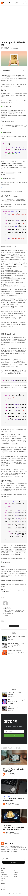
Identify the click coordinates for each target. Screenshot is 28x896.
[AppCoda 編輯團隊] (4, 774)
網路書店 (3, 872)
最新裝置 (23, 442)
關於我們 (16, 870)
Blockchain (7, 825)
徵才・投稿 (3, 880)
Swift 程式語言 (6, 40)
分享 (24, 70)
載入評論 (14, 625)
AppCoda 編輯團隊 (10, 773)
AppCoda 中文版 (13, 893)
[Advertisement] (14, 23)
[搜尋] (22, 2)
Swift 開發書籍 (4, 876)
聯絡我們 (16, 874)
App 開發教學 (4, 874)
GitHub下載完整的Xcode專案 (16, 580)
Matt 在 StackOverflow (11, 302)
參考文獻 (4, 268)
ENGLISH (16, 876)
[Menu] (26, 2)
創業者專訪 (3, 878)
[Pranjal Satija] (2, 48)
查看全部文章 (5, 615)
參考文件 (18, 554)
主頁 (2, 870)
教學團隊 (16, 872)
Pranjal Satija (7, 47)
